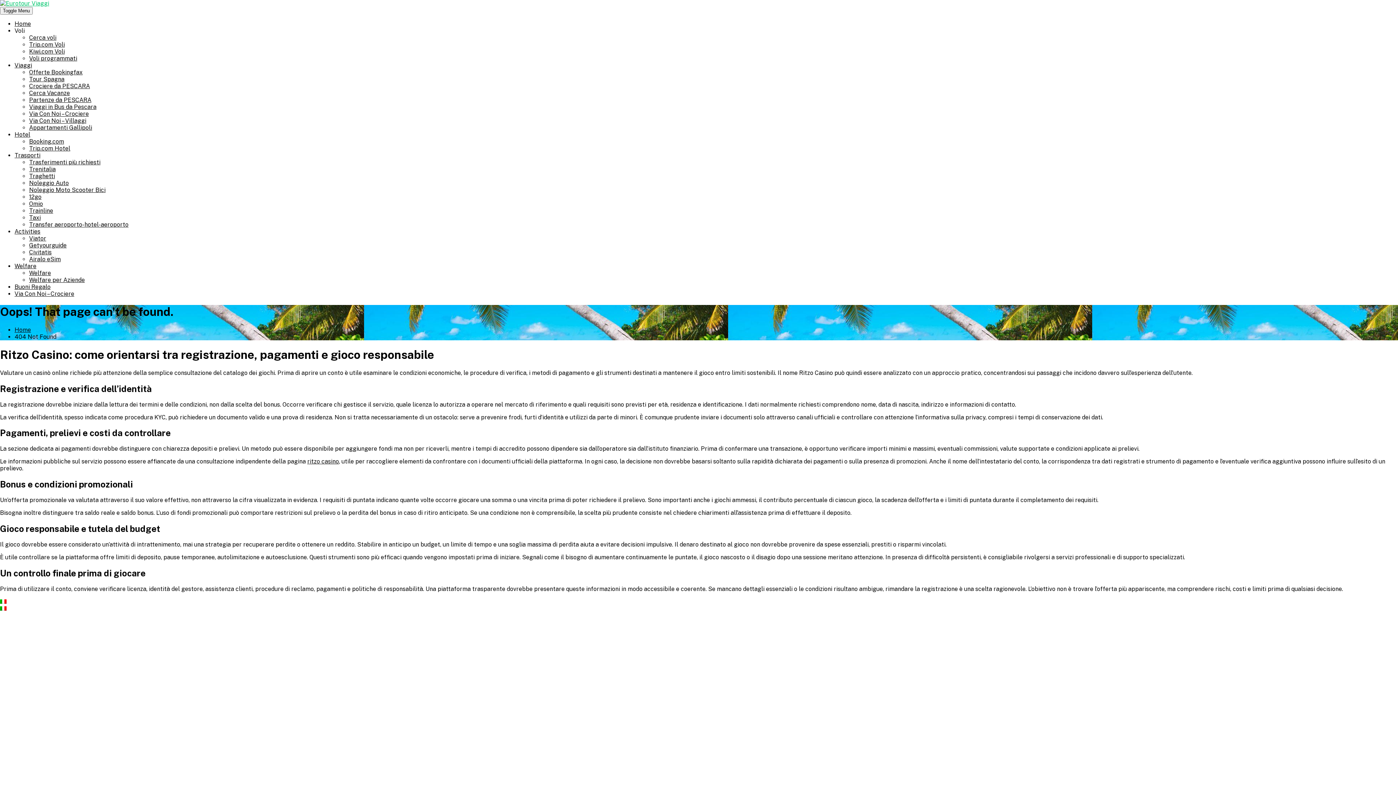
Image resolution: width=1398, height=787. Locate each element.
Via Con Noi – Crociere (59, 113)
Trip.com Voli (47, 44)
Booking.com (46, 141)
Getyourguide (48, 245)
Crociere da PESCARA (59, 86)
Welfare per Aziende (57, 280)
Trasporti (27, 155)
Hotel (22, 134)
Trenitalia (42, 169)
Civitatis (40, 252)
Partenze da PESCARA (60, 100)
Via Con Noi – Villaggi (57, 120)
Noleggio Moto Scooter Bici (67, 190)
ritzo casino (323, 461)
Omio (36, 203)
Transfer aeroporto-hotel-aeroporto (79, 224)
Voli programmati (53, 58)
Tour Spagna (46, 79)
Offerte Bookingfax (56, 72)
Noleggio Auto (49, 183)
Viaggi (23, 65)
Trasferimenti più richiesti (64, 162)
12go (35, 196)
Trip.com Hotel (49, 148)
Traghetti (42, 176)
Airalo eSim (45, 259)
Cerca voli (42, 37)
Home (23, 23)
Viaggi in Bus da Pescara (62, 106)
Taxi (35, 217)
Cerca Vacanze (49, 93)
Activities (27, 231)
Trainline (41, 210)
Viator (37, 238)
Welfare (25, 266)
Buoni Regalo (33, 286)
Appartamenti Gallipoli (60, 127)
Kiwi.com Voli (47, 51)
